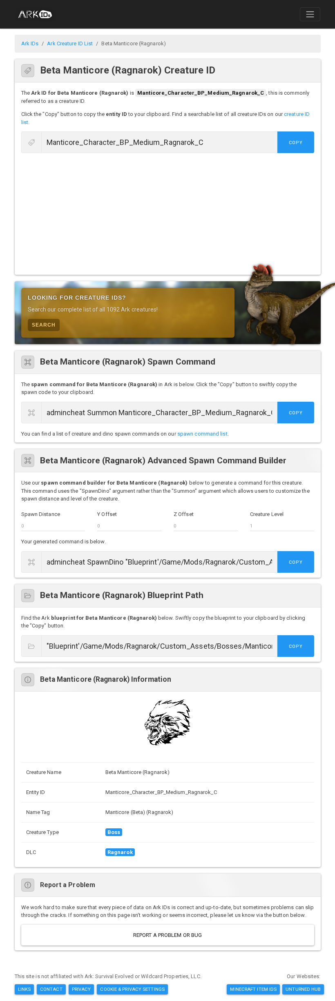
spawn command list (202, 434)
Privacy (81, 989)
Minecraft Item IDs (253, 989)
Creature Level (267, 514)
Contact (51, 989)
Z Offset (184, 514)
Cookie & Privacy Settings (132, 989)
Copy (296, 142)
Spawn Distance (40, 514)
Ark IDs (30, 43)
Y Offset (107, 514)
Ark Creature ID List (70, 43)
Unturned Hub (303, 989)
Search (44, 325)
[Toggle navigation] (310, 14)
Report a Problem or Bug (167, 935)
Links (24, 989)
